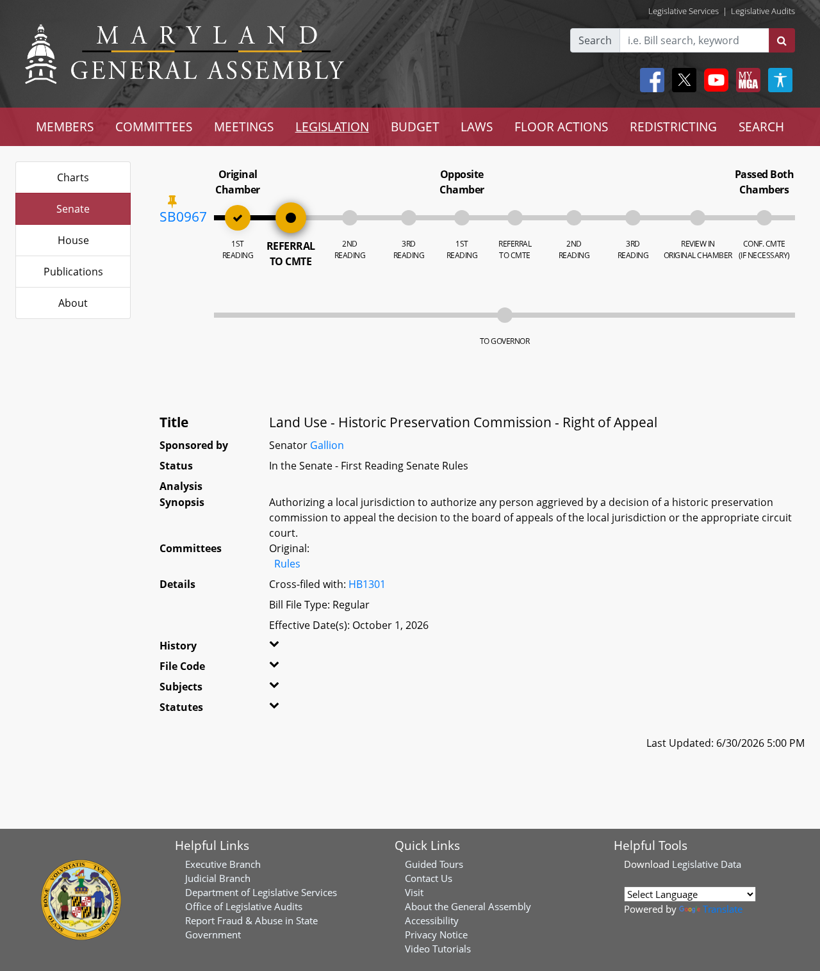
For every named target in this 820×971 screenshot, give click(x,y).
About (73, 303)
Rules (287, 564)
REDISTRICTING (673, 126)
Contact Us (428, 878)
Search (595, 40)
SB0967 (183, 216)
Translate (722, 908)
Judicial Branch (217, 878)
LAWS (477, 126)
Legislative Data (706, 864)
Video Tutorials (438, 948)
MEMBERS (65, 126)
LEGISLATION (332, 126)
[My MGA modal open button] (745, 80)
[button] (286, 648)
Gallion (327, 445)
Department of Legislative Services (261, 892)
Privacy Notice (436, 934)
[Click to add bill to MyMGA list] (172, 201)
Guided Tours (434, 864)
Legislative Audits (763, 11)
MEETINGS (244, 126)
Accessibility (432, 920)
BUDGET (415, 126)
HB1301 (367, 584)
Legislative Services (683, 11)
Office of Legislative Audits (243, 906)
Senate (73, 209)
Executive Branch (223, 864)
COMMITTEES (153, 126)
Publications (73, 272)
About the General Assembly (468, 906)
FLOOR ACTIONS (561, 126)
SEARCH (761, 126)
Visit (414, 892)
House (73, 240)
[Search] (782, 40)
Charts (73, 177)
